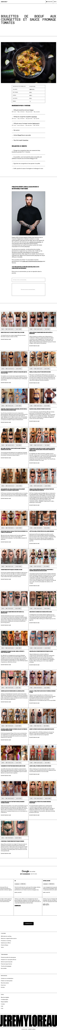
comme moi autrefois (35, 242)
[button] (55, 2)
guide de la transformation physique (32, 261)
